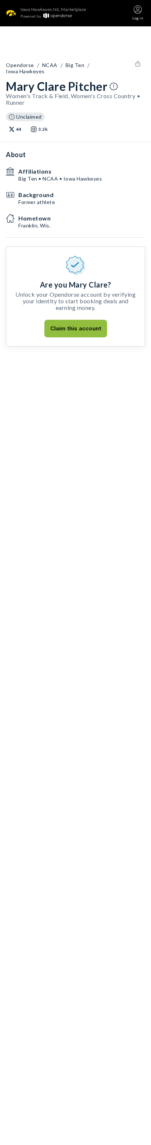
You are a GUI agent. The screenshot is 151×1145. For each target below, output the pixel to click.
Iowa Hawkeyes (25, 71)
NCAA (50, 65)
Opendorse (20, 65)
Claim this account (75, 328)
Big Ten (75, 65)
